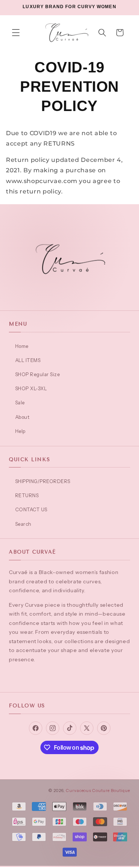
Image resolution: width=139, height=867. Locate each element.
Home (22, 346)
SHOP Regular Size (37, 374)
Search (23, 524)
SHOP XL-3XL (31, 388)
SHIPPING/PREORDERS (42, 481)
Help (20, 431)
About (22, 417)
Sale (20, 402)
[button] (16, 33)
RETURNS (27, 495)
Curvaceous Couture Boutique (98, 790)
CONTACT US (31, 509)
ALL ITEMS (27, 360)
